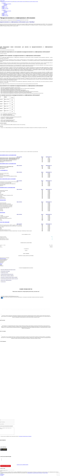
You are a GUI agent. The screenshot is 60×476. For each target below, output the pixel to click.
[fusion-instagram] (1, 298)
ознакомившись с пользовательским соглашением (34, 472)
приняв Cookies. (45, 472)
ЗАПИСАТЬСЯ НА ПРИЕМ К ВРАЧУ (22, 464)
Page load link (2, 474)
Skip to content (2, 0)
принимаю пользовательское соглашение (25, 436)
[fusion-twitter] (2, 298)
